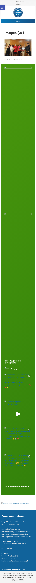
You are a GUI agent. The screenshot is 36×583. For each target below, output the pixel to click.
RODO (21, 580)
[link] (2, 7)
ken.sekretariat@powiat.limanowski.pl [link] (19, 3)
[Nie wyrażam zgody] (34, 577)
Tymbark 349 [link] (18, 4)
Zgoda (15, 580)
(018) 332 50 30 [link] (19, 1)
